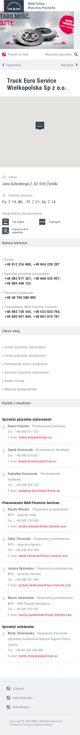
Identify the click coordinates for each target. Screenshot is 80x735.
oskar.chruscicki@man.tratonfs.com (43, 556)
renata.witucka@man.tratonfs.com (42, 526)
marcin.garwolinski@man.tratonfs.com (45, 615)
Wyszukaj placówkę (58, 54)
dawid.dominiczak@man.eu (38, 461)
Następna (67, 65)
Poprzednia (13, 65)
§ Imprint (18, 688)
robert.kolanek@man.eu (35, 437)
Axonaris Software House (37, 724)
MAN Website (21, 707)
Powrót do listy (18, 54)
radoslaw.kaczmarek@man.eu (39, 491)
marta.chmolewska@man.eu (38, 656)
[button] (6, 30)
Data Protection (22, 698)
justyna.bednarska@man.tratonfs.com (45, 585)
